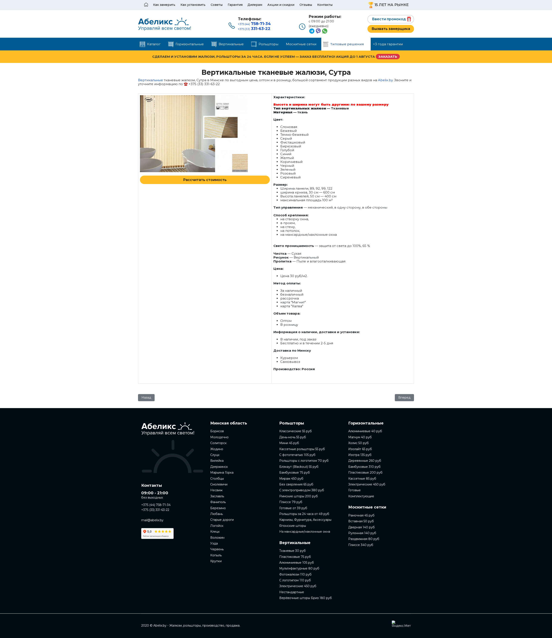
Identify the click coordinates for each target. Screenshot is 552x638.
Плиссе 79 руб (290, 502)
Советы (217, 5)
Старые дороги (222, 520)
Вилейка (217, 461)
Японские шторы (292, 526)
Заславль (217, 496)
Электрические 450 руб (297, 586)
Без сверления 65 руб (296, 484)
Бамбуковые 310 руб (364, 467)
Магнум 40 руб (360, 437)
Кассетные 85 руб (362, 478)
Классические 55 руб (295, 431)
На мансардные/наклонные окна (304, 531)
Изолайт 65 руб (360, 449)
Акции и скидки (280, 5)
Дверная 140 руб (361, 527)
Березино (218, 508)
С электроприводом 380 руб (301, 490)
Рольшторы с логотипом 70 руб (304, 461)
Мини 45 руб (289, 443)
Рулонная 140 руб (362, 533)
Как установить (192, 5)
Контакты (324, 5)
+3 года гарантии (388, 44)
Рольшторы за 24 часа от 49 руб (304, 514)
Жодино (216, 449)
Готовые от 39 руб (293, 508)
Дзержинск (219, 467)
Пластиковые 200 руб (365, 472)
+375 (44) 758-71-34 (156, 505)
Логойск (216, 526)
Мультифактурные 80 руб (299, 568)
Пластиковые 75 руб (295, 557)
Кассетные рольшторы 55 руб (302, 449)
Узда (214, 543)
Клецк (215, 531)
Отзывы (306, 5)
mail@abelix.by (152, 520)
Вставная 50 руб (361, 521)
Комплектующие (361, 496)
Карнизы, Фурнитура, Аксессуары (305, 520)
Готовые (354, 490)
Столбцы (217, 478)
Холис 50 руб (358, 443)
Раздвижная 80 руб (363, 539)
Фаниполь (218, 502)
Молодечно (219, 437)
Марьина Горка (222, 472)
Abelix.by (385, 80)
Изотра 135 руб (360, 455)
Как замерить (164, 5)
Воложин (217, 538)
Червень (217, 549)
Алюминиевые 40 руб (365, 431)
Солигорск (218, 443)
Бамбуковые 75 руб (294, 472)
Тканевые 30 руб (292, 551)
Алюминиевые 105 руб (296, 563)
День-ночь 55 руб (292, 437)
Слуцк (215, 455)
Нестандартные (291, 592)
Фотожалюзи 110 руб (295, 574)
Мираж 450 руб (291, 478)
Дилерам (255, 5)
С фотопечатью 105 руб (297, 455)
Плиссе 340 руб (360, 545)
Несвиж (216, 490)
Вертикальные (151, 80)
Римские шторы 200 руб (298, 496)
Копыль (216, 555)
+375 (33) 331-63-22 (155, 510)
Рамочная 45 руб (361, 515)
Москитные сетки (301, 44)
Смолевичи (218, 484)
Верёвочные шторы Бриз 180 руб (305, 598)
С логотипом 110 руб (295, 580)
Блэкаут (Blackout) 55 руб (298, 467)
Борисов (217, 431)
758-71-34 (254, 23)
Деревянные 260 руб (364, 461)
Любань (216, 514)
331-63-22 (254, 28)
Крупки (216, 561)
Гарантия (235, 5)
